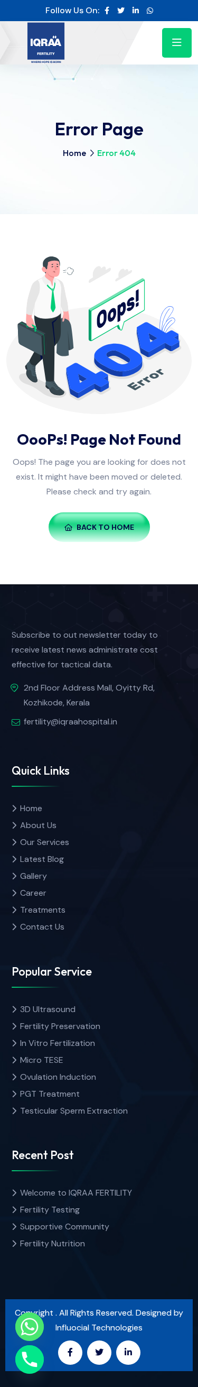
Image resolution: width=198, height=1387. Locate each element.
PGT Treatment (50, 1093)
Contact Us (42, 926)
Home (74, 153)
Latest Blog (42, 859)
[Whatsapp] (29, 1326)
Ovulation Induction (58, 1076)
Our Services (44, 842)
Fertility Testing (50, 1209)
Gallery (33, 875)
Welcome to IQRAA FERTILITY (76, 1192)
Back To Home (105, 527)
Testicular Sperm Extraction (74, 1110)
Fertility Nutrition (52, 1243)
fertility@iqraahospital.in (70, 721)
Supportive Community (64, 1226)
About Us (38, 825)
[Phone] (29, 1359)
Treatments (42, 909)
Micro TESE (41, 1059)
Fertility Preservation (60, 1026)
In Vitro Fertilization (57, 1043)
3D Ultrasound (48, 1009)
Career (33, 892)
